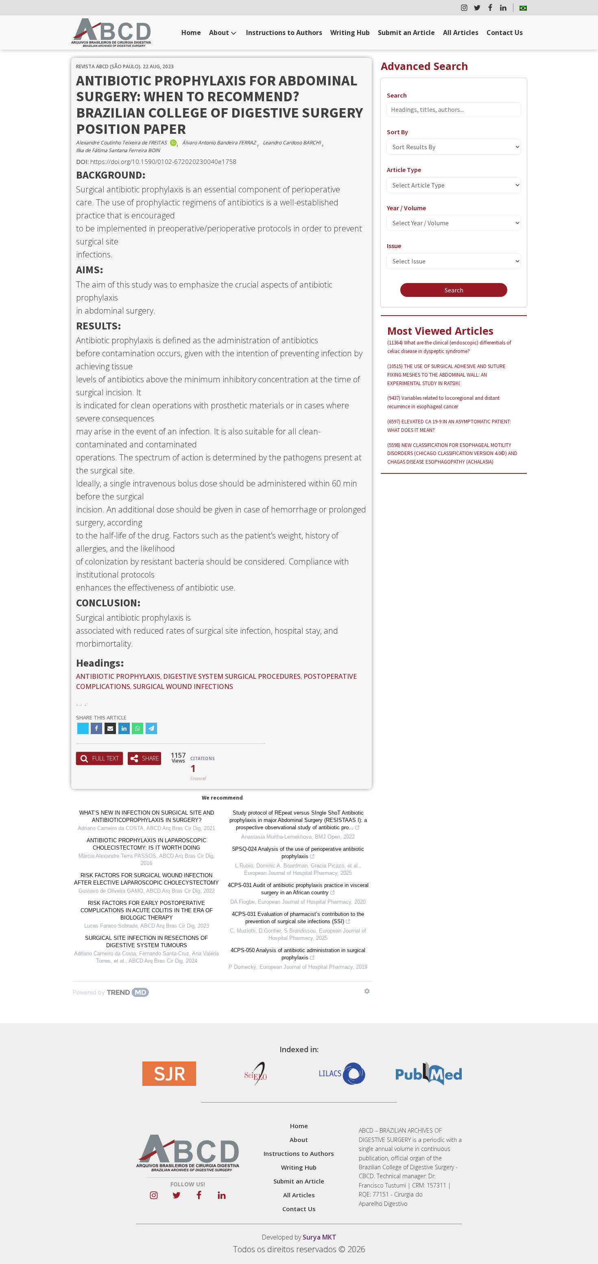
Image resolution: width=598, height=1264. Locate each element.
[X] (83, 728)
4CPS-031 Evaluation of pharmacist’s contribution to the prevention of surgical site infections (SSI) (298, 917)
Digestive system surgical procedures (232, 676)
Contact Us (505, 32)
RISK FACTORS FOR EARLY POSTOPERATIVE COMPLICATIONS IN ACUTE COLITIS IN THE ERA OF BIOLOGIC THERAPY (147, 910)
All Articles (460, 32)
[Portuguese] (523, 7)
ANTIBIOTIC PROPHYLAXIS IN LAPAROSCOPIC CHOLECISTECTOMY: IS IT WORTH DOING (146, 844)
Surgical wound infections (183, 686)
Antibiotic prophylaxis (118, 676)
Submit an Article (406, 32)
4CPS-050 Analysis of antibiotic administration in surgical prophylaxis (298, 954)
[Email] (110, 728)
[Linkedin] (124, 728)
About (219, 32)
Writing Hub (350, 32)
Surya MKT (319, 1237)
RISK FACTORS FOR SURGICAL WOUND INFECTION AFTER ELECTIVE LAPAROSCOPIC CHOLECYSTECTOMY (146, 879)
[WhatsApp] (137, 728)
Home (191, 32)
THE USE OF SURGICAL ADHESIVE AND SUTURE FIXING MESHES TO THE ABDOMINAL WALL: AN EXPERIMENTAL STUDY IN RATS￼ (446, 375)
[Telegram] (151, 728)
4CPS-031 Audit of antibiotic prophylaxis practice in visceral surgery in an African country (298, 889)
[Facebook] (96, 728)
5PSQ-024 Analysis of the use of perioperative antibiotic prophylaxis (298, 852)
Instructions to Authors (284, 32)
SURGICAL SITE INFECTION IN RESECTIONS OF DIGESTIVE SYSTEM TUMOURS (146, 941)
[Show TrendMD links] (367, 991)
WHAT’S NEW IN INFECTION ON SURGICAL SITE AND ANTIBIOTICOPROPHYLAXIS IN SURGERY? (146, 816)
